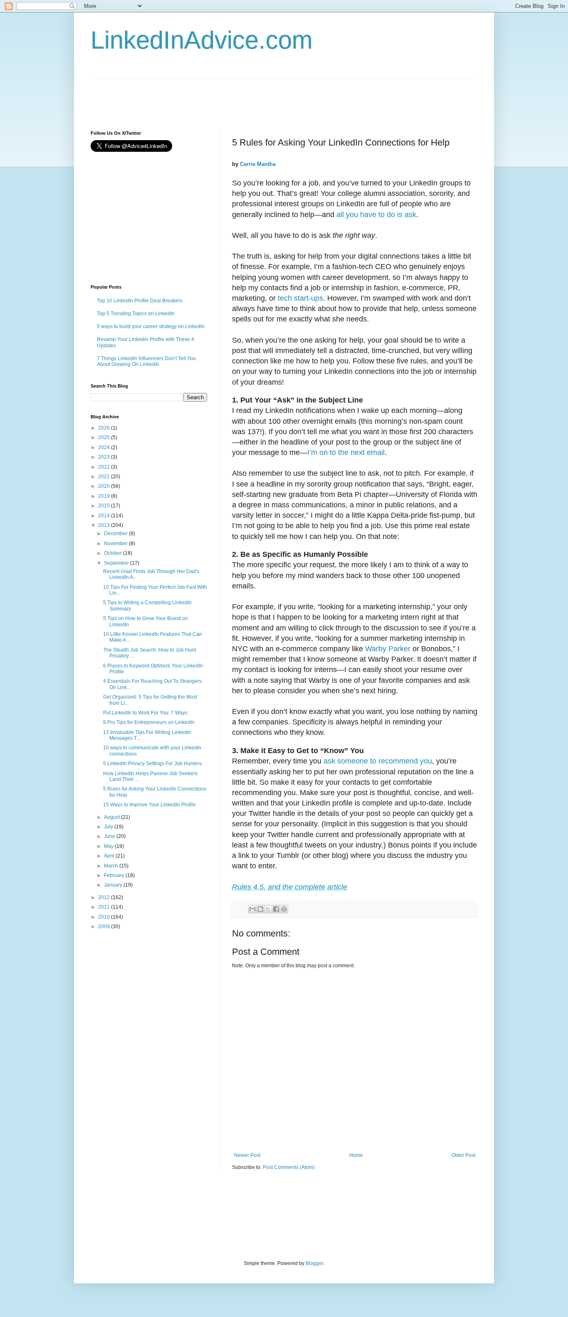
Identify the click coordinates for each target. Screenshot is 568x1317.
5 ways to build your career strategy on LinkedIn (151, 326)
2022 (104, 467)
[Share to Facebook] (276, 909)
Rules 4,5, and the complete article (289, 887)
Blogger (314, 1263)
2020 (104, 486)
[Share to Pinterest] (284, 909)
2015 (104, 506)
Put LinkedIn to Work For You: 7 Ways (145, 713)
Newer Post (247, 1155)
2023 (104, 457)
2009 (104, 926)
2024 (104, 447)
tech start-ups (300, 298)
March (111, 866)
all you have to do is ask (376, 214)
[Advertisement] (242, 97)
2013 (104, 525)
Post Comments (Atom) (289, 1167)
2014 (104, 516)
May (109, 846)
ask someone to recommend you (378, 761)
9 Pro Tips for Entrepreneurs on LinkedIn (149, 722)
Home (356, 1155)
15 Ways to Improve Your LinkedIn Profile (149, 805)
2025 (104, 437)
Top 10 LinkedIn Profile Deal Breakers (140, 301)
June (110, 836)
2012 (104, 897)
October (113, 553)
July (109, 827)
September (117, 563)
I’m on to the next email (346, 452)
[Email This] (252, 909)
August (112, 817)
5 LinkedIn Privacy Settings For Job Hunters (152, 763)
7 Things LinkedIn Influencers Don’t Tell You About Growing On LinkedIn (146, 361)
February (115, 875)
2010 (104, 917)
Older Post (463, 1155)
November (116, 543)
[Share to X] (268, 909)
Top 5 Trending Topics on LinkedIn (136, 313)
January (113, 885)
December (116, 533)
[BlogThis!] (260, 909)
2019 (104, 496)
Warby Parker (387, 649)
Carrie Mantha (258, 164)
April (110, 856)
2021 (104, 476)
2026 (104, 428)
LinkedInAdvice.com (202, 40)
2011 (104, 907)
